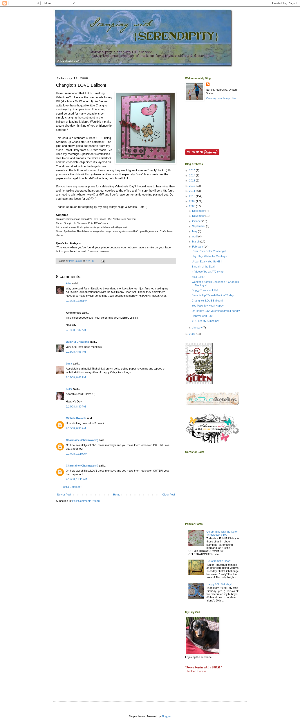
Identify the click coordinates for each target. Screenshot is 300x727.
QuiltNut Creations (77, 341)
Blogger (166, 716)
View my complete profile (221, 98)
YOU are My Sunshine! (205, 321)
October (197, 221)
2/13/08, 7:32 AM (76, 330)
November (198, 215)
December (198, 210)
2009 (192, 201)
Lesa (69, 363)
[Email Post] (102, 261)
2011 (192, 190)
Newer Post (64, 494)
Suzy (69, 389)
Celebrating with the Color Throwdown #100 (222, 533)
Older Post (168, 494)
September (199, 226)
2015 (192, 170)
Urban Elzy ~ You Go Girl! (207, 261)
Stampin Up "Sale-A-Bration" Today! (213, 295)
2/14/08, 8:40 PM (76, 406)
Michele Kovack (76, 418)
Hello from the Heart (218, 561)
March (196, 241)
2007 (192, 334)
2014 (192, 175)
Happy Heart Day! (202, 316)
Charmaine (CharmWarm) (82, 440)
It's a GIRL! (198, 276)
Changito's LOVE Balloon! (207, 300)
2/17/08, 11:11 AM (76, 479)
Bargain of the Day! (203, 266)
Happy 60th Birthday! (218, 584)
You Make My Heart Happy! (208, 305)
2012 (192, 185)
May (195, 231)
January (197, 327)
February (198, 246)
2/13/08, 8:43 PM (76, 377)
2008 (192, 206)
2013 (192, 180)
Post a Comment (71, 486)
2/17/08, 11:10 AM (76, 453)
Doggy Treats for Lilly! (205, 290)
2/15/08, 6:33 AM (76, 428)
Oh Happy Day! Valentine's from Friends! (216, 310)
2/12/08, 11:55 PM (76, 300)
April (195, 236)
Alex (69, 283)
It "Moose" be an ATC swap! (208, 271)
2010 (192, 196)
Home (116, 494)
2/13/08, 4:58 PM (76, 351)
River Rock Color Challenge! (209, 251)
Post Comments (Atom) (86, 501)
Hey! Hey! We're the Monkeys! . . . (211, 256)
